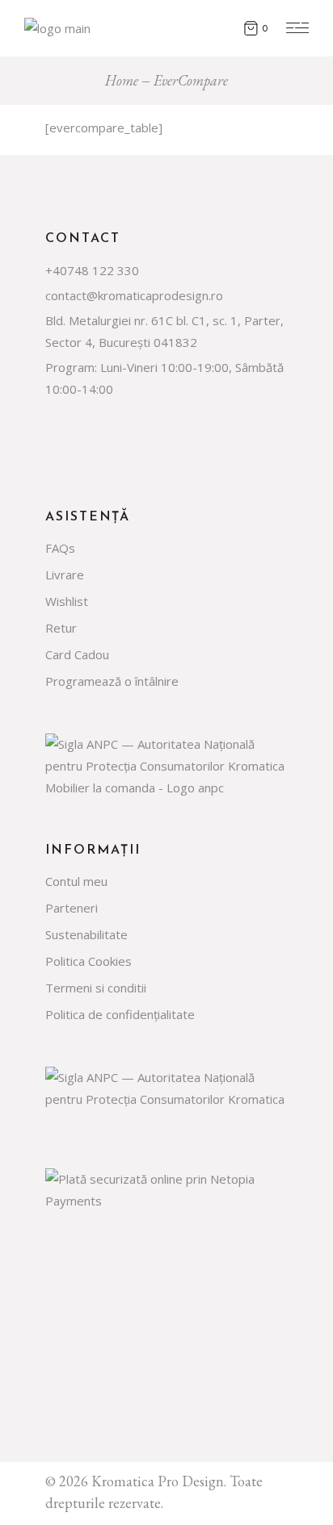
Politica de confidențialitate (120, 1014)
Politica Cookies (88, 961)
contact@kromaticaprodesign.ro (134, 295)
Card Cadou (77, 654)
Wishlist (66, 601)
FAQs (60, 548)
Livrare (64, 574)
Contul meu (76, 881)
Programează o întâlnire (112, 681)
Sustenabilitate (86, 934)
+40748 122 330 (92, 270)
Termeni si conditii (95, 988)
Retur (61, 628)
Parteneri (71, 908)
